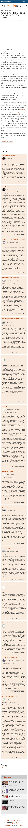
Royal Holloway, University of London (16, 20)
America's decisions (7, 584)
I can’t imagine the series (9, 187)
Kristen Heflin (13, 802)
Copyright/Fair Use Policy (14, 823)
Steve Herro (12, 792)
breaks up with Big (16, 111)
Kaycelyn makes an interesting (10, 277)
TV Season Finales (6, 777)
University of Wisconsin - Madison (14, 160)
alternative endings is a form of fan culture (14, 239)
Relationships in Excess (8, 623)
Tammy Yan (9, 360)
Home (8, 820)
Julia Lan (8, 474)
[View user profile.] (4, 158)
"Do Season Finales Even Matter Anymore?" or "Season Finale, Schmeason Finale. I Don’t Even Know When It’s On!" (15, 783)
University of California (19, 660)
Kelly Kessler (6, 786)
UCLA (14, 626)
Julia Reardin (9, 587)
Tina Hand (9, 280)
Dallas (11, 141)
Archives (19, 820)
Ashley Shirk (9, 626)
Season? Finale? (12, 800)
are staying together (19, 113)
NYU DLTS (20, 825)
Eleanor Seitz (9, 158)
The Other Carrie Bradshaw (9, 657)
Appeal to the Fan (7, 407)
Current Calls (13, 820)
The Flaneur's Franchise (8, 155)
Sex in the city (6, 548)
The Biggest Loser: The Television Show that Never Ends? (16, 790)
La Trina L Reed (10, 660)
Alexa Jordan (9, 510)
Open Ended (5, 507)
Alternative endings (7, 471)
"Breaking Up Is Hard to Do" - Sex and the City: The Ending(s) (16, 795)
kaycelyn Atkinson (10, 242)
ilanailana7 (9, 322)
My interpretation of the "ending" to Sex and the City (13, 319)
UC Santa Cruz (15, 280)
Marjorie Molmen (10, 551)
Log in (24, 1)
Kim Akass (4, 20)
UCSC (17, 242)
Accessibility (7, 825)
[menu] (2, 5)
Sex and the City (4, 141)
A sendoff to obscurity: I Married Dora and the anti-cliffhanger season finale (16, 807)
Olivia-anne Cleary (11, 699)
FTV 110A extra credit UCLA (9, 696)
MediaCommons (16, 822)
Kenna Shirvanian (10, 409)
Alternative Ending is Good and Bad (11, 357)
